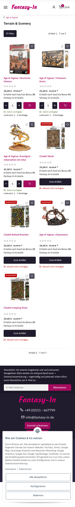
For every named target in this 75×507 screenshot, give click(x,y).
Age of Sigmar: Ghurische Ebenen (17, 80)
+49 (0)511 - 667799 (40, 410)
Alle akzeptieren (38, 477)
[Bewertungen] (10, 86)
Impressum (10, 469)
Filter (11, 33)
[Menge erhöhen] (19, 105)
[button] (54, 7)
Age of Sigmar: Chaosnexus (53, 234)
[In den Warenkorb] (29, 105)
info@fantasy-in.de (40, 417)
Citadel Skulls (46, 156)
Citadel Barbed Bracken (16, 234)
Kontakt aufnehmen (37, 425)
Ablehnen (38, 495)
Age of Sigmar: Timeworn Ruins (52, 80)
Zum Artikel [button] (55, 181)
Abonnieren (59, 387)
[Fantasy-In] (24, 7)
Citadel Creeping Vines (15, 307)
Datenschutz (25, 469)
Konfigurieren (38, 486)
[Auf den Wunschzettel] (32, 46)
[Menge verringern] (6, 105)
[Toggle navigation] (6, 7)
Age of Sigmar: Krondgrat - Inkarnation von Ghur (18, 158)
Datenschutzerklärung (15, 376)
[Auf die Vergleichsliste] (26, 46)
